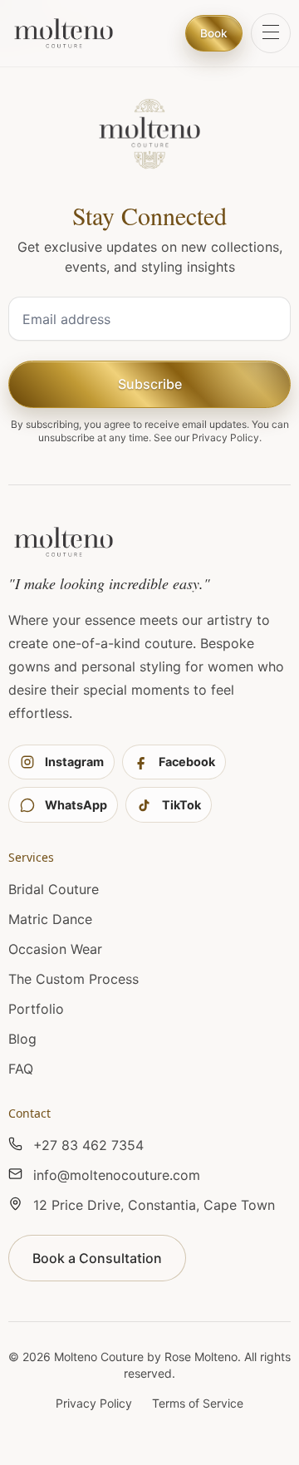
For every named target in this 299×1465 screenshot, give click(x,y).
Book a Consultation (97, 1258)
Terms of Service (197, 1403)
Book (214, 33)
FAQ (20, 1068)
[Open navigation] (271, 33)
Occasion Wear (55, 949)
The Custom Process (73, 979)
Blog (22, 1038)
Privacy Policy (225, 437)
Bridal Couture (53, 889)
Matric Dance (50, 919)
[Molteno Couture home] (63, 33)
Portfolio (36, 1008)
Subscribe (150, 384)
